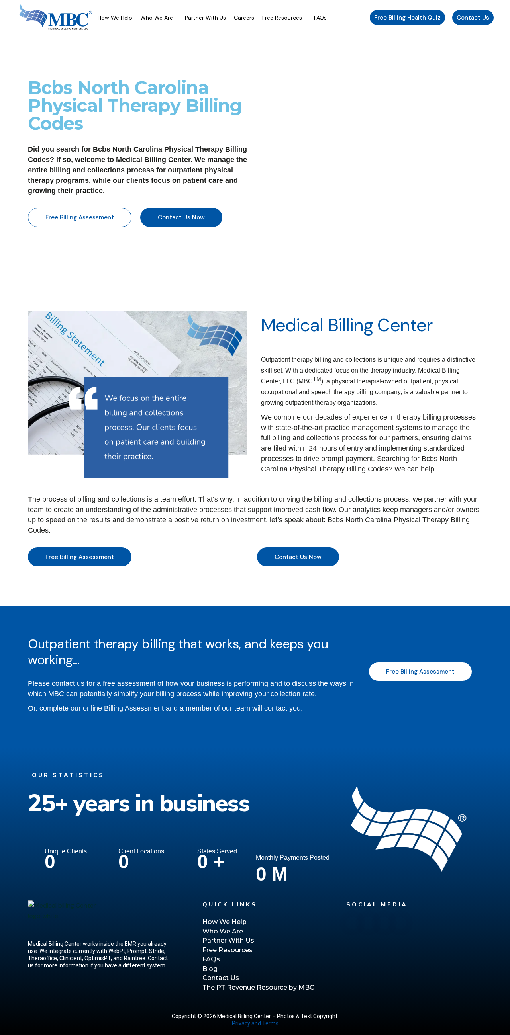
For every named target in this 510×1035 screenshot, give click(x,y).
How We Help (115, 17)
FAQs (320, 17)
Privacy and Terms (255, 1023)
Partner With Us (205, 17)
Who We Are (156, 17)
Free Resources (282, 17)
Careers (244, 17)
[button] (158, 17)
